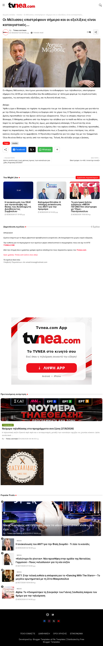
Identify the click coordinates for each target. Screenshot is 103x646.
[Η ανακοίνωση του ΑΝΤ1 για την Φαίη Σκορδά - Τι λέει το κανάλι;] (8, 544)
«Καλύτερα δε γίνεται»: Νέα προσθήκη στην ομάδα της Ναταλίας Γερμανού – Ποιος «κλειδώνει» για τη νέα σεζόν (53, 560)
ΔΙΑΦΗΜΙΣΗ (44, 633)
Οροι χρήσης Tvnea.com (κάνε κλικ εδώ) (20, 255)
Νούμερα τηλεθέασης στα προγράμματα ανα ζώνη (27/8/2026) (38, 428)
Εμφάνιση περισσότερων (87, 177)
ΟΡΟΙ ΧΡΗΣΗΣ (60, 633)
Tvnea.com (81, 250)
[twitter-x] (54, 621)
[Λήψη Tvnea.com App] (51, 351)
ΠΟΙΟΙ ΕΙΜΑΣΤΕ (27, 633)
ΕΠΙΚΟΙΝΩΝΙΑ (76, 633)
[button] (100, 5)
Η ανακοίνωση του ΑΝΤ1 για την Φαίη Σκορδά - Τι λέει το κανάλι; (53, 544)
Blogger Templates (41, 639)
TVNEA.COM (8, 245)
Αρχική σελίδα (9, 15)
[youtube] (58, 621)
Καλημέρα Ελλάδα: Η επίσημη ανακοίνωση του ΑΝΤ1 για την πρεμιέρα (49, 205)
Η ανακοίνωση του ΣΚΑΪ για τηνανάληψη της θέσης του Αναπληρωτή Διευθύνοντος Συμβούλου (18, 207)
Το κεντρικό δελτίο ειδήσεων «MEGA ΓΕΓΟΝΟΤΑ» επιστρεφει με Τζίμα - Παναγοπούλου (84, 207)
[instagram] (49, 621)
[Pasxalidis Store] (22, 484)
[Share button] (57, 149)
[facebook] (44, 621)
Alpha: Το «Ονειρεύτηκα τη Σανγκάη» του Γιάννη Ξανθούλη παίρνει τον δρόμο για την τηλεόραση (56, 594)
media (19, 15)
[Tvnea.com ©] (21, 5)
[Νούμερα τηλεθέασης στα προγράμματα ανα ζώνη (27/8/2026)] (51, 409)
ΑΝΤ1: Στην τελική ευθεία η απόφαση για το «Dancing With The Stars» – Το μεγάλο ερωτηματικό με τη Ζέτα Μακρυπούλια (58, 577)
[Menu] (3, 5)
